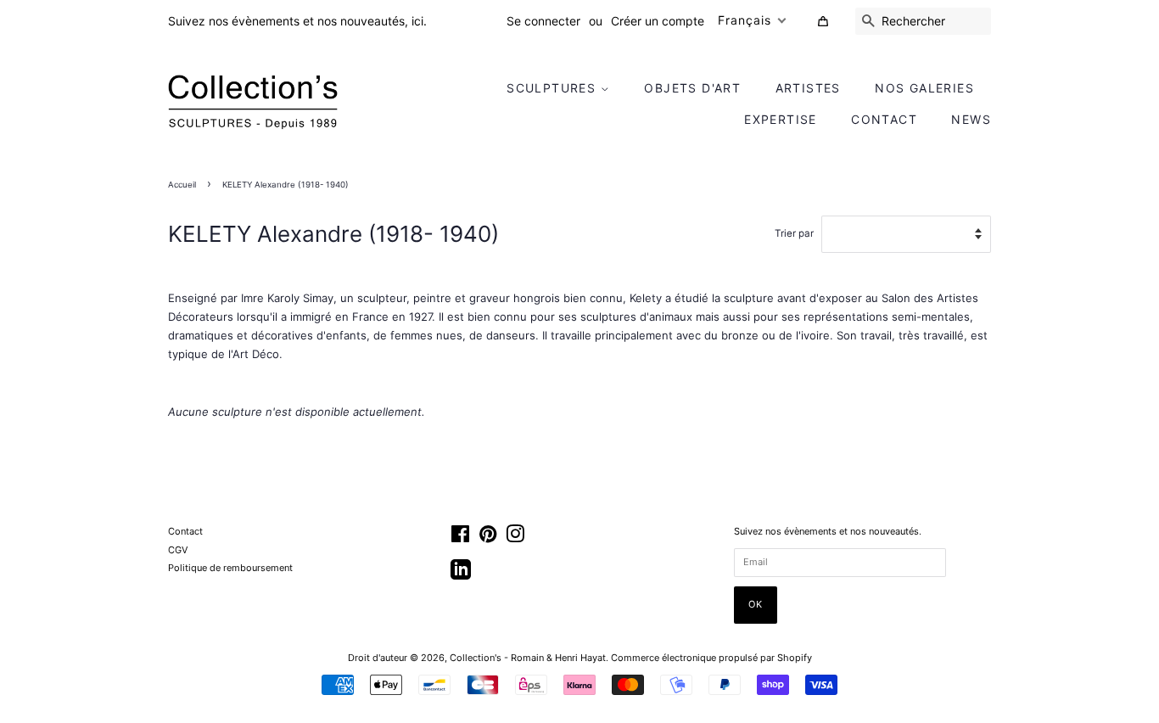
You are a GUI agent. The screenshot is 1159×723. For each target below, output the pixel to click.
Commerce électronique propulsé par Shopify (711, 658)
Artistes (808, 88)
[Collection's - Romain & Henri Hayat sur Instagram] (515, 538)
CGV (178, 550)
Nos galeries (924, 88)
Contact (884, 119)
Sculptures (553, 88)
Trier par (794, 233)
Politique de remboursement (230, 568)
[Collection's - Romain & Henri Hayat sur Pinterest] (488, 538)
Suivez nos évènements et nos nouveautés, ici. (297, 21)
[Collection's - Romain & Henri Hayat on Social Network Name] (461, 575)
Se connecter (543, 21)
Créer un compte (657, 21)
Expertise (780, 119)
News (971, 119)
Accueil (182, 184)
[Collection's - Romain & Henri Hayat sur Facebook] (460, 538)
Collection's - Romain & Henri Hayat (528, 658)
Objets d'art (692, 88)
